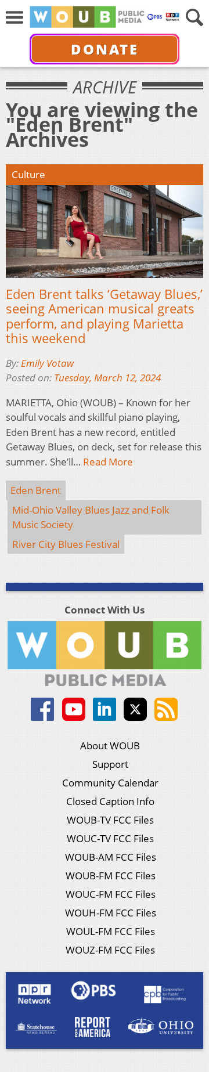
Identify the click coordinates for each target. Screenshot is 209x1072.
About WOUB (110, 745)
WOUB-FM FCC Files (111, 875)
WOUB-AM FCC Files (110, 857)
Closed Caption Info (110, 801)
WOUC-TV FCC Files (110, 838)
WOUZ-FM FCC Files (110, 950)
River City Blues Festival (66, 544)
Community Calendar (110, 782)
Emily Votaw (47, 363)
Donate (105, 49)
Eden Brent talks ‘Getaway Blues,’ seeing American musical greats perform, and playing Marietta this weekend (104, 316)
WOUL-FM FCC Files (110, 931)
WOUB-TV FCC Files (110, 819)
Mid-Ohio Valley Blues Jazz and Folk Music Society (91, 517)
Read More (108, 461)
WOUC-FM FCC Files (111, 894)
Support (110, 764)
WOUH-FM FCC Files (110, 912)
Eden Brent (35, 490)
